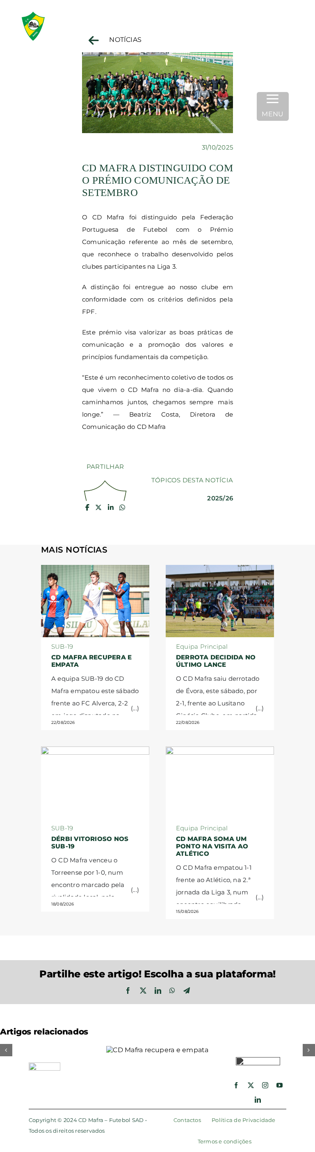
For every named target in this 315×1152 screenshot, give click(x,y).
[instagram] (265, 1085)
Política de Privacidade (244, 1120)
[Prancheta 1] (59, 12)
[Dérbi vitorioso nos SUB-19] (95, 753)
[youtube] (279, 1085)
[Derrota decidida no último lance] (220, 571)
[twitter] (251, 1085)
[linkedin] (258, 1100)
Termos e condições (224, 1141)
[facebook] (236, 1085)
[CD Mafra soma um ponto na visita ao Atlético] (220, 753)
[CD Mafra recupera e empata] (95, 571)
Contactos (187, 1120)
